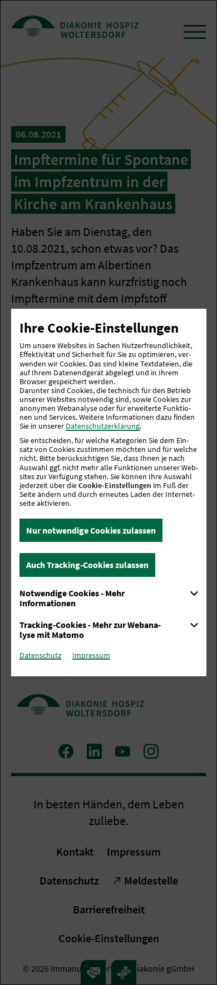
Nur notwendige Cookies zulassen (91, 530)
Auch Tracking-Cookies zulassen (87, 564)
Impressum (91, 655)
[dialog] (108, 492)
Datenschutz (40, 655)
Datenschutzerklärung (103, 426)
